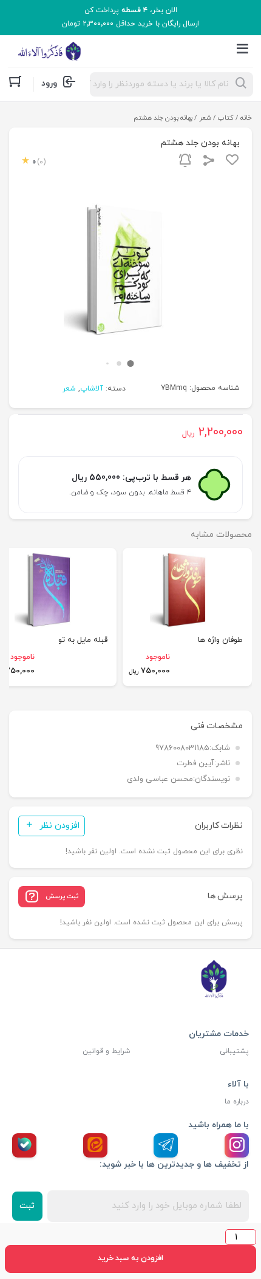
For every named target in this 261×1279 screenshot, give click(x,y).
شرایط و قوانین (106, 1051)
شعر (205, 118)
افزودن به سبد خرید (130, 1258)
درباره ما (237, 1102)
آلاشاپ (91, 389)
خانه (246, 118)
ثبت (27, 1206)
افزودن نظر (59, 825)
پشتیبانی (234, 1051)
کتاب (226, 118)
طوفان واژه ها (220, 640)
